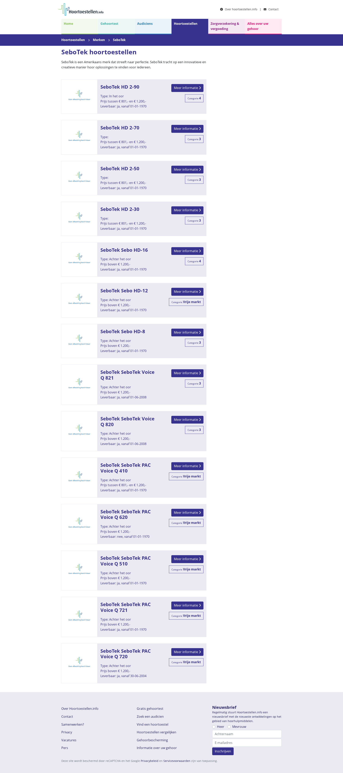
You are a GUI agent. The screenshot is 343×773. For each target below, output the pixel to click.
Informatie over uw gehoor (157, 748)
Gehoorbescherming (152, 740)
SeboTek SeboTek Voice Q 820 (133, 431)
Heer (220, 726)
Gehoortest (109, 23)
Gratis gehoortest (150, 708)
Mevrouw (239, 726)
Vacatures (68, 740)
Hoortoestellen (186, 23)
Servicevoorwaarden (176, 761)
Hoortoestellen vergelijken (156, 732)
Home (68, 23)
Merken (99, 40)
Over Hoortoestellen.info (79, 708)
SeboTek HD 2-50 (133, 178)
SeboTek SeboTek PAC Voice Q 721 (133, 617)
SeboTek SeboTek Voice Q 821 (133, 384)
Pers (64, 748)
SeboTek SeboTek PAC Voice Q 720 (133, 663)
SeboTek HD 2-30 (133, 219)
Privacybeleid (149, 761)
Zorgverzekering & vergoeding (225, 26)
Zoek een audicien (150, 716)
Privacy (66, 732)
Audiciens (145, 23)
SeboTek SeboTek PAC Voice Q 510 (133, 570)
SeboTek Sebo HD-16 (133, 259)
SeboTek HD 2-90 (133, 96)
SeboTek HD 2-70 (133, 137)
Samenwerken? (72, 724)
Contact (273, 9)
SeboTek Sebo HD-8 (133, 341)
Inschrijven (223, 751)
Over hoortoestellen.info (240, 9)
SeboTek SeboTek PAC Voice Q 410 (133, 477)
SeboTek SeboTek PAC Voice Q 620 (133, 524)
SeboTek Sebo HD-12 (133, 300)
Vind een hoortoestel (152, 724)
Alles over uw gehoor (257, 26)
